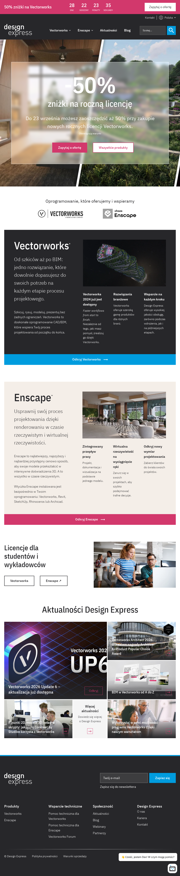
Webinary (99, 827)
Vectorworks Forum (62, 837)
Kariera (142, 818)
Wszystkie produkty (113, 148)
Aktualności (101, 814)
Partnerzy (99, 833)
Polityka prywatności (45, 856)
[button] (167, 17)
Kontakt (150, 17)
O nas (141, 811)
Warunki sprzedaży (75, 856)
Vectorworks (19, 581)
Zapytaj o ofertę (160, 7)
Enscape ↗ (54, 581)
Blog (96, 820)
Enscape (10, 820)
